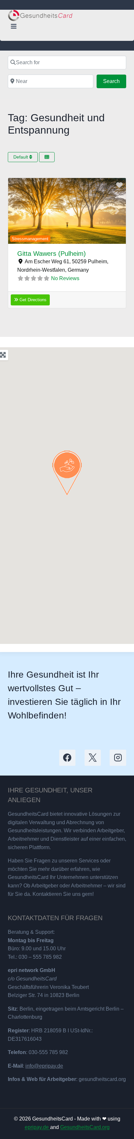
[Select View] (47, 157)
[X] (93, 758)
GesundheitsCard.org (85, 1127)
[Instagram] (118, 758)
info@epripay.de (44, 1066)
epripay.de (37, 1127)
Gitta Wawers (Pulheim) (51, 253)
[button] (17, 211)
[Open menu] (14, 26)
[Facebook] (67, 758)
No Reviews (65, 278)
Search (114, 81)
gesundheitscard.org (102, 1079)
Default (21, 157)
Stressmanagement (30, 238)
